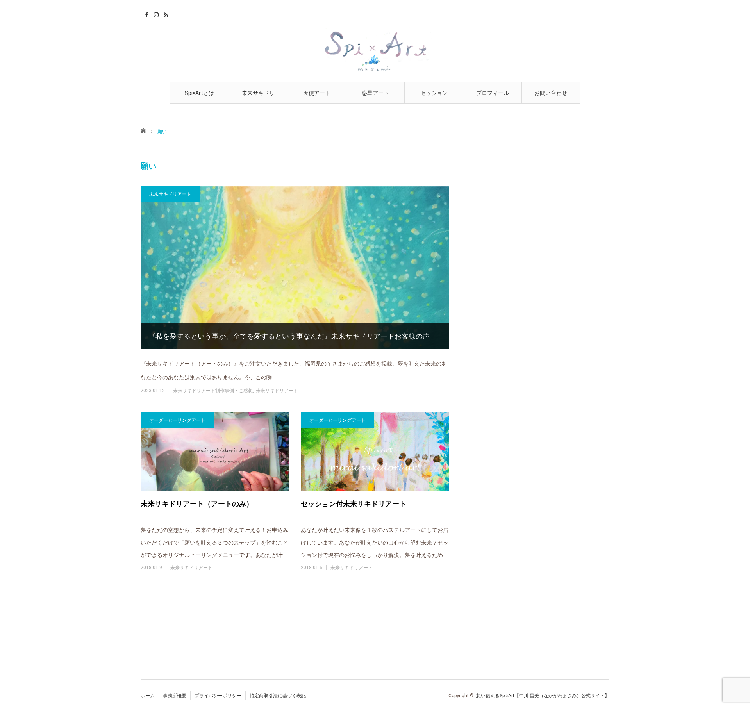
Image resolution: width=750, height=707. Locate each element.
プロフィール (492, 93)
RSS (165, 14)
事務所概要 (174, 695)
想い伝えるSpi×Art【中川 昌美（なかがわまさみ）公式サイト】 (542, 695)
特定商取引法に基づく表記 (278, 695)
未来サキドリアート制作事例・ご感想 (213, 390)
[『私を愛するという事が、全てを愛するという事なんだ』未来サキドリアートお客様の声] (295, 267)
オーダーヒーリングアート (177, 420)
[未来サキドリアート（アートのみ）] (215, 451)
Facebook (145, 14)
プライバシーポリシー (218, 695)
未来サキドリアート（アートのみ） (197, 504)
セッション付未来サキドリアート (353, 504)
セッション (434, 93)
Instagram (155, 14)
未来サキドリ (258, 93)
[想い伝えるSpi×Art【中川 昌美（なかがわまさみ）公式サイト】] (375, 50)
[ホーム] (143, 130)
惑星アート (375, 93)
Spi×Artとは (199, 93)
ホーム (148, 695)
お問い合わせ (550, 93)
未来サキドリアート (170, 194)
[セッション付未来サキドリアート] (375, 451)
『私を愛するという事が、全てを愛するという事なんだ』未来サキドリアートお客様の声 (289, 336)
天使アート (316, 93)
